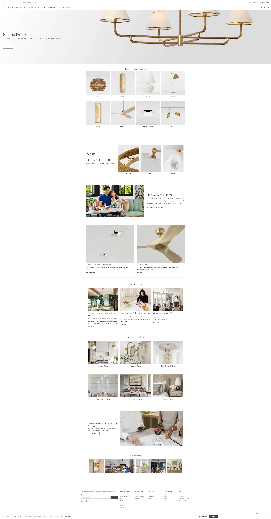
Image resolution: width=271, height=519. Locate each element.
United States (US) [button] (263, 514)
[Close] (268, 516)
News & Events (152, 498)
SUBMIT (114, 497)
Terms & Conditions (183, 494)
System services (42, 7)
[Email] (99, 497)
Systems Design (138, 500)
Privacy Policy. (68, 516)
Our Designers (152, 494)
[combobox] (11, 4)
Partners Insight (167, 500)
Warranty (122, 505)
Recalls (121, 500)
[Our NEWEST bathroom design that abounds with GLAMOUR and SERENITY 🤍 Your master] (143, 466)
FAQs (121, 503)
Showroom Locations (139, 494)
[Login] (264, 7)
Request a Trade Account (169, 494)
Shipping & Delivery (124, 496)
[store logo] (14, 7)
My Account (166, 496)
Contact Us (122, 494)
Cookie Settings (182, 503)
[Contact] (261, 7)
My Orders (166, 498)
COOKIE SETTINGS (203, 516)
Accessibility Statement (184, 498)
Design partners (52, 7)
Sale (74, 7)
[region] (135, 516)
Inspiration (69, 7)
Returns (122, 498)
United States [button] (265, 2)
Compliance (151, 500)
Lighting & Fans (32, 7)
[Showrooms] (258, 7)
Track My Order (123, 507)
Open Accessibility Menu (184, 500)
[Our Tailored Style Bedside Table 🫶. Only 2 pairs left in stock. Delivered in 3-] (127, 466)
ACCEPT (213, 516)
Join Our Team (152, 496)
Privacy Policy (182, 496)
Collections (61, 7)
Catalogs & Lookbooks (139, 496)
